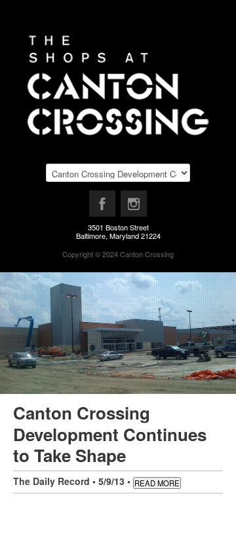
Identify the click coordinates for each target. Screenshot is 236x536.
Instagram (134, 207)
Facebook (102, 207)
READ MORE (157, 483)
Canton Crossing (147, 254)
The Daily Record (51, 481)
